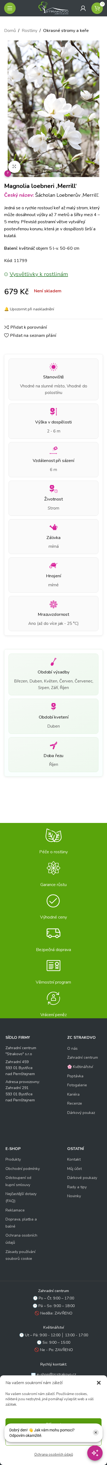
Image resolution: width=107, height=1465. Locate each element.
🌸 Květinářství (80, 1066)
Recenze (74, 1103)
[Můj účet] (83, 8)
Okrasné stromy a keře (66, 31)
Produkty (13, 1159)
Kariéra (73, 1094)
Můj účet (74, 1168)
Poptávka (75, 1076)
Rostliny (29, 31)
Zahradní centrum (82, 1057)
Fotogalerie (77, 1085)
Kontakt (74, 1159)
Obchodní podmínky (22, 1168)
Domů (10, 31)
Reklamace (15, 1210)
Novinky (74, 1196)
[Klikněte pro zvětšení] (14, 167)
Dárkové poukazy (82, 1177)
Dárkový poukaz (81, 1112)
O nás (72, 1048)
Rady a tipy (77, 1187)
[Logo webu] (53, 8)
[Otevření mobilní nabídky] (9, 8)
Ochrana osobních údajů (53, 1454)
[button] (99, 1382)
